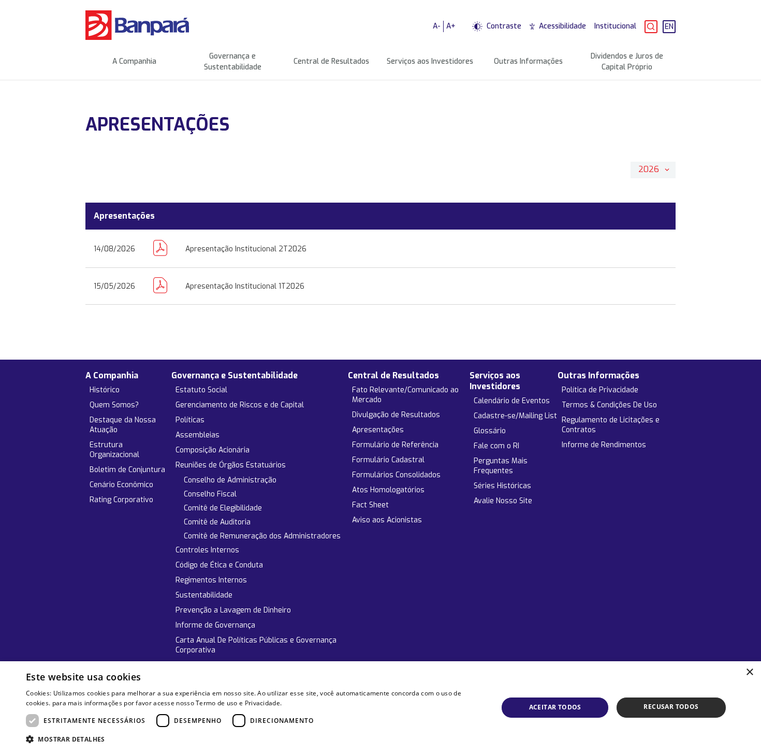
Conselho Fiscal (210, 494)
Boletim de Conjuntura (127, 470)
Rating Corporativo (121, 500)
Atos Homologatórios (388, 490)
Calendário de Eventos (512, 401)
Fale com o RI (496, 446)
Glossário (490, 431)
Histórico (105, 390)
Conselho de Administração (230, 480)
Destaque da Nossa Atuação (123, 425)
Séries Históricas (502, 486)
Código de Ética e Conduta (219, 565)
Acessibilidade (562, 26)
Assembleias (197, 435)
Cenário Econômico (121, 485)
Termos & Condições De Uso (609, 405)
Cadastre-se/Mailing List (515, 416)
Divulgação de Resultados (396, 415)
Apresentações (378, 430)
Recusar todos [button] (670, 706)
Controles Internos (207, 550)
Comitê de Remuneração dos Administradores (262, 536)
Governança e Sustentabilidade (232, 61)
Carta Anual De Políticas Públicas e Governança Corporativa (255, 645)
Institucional (615, 26)
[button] (255, 739)
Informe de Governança (215, 625)
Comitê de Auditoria (217, 522)
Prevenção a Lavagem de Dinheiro (233, 610)
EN (669, 27)
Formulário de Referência (395, 445)
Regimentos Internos (211, 580)
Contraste (504, 26)
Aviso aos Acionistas (387, 520)
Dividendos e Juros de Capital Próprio (627, 61)
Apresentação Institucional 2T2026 (245, 249)
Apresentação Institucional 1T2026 (244, 286)
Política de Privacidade (600, 390)
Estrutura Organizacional (114, 450)
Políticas (189, 420)
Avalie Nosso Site (503, 501)
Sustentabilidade (203, 595)
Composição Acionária (212, 450)
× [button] (749, 672)
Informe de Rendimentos (604, 445)
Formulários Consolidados (396, 475)
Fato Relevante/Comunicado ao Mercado (405, 395)
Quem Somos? (114, 405)
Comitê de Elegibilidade (223, 508)
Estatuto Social (201, 390)
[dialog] (380, 707)
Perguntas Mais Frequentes (501, 466)
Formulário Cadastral (388, 460)
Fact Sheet (370, 505)
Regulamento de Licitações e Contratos (611, 425)
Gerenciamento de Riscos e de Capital (239, 405)
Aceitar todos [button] (555, 707)
